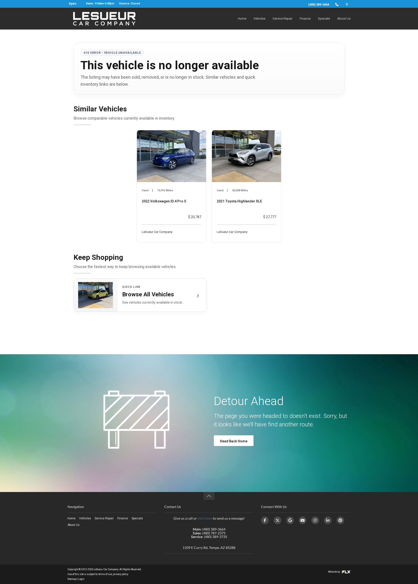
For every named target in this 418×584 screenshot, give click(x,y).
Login (81, 579)
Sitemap (71, 579)
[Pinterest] (340, 520)
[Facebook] (265, 520)
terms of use (105, 574)
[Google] (290, 520)
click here (205, 518)
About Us (344, 18)
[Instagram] (315, 520)
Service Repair (282, 18)
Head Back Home (233, 441)
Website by (334, 571)
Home (242, 18)
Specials (324, 18)
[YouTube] (302, 520)
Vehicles (259, 18)
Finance (305, 18)
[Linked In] (328, 520)
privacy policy (120, 574)
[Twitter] (277, 520)
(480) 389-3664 (318, 4)
